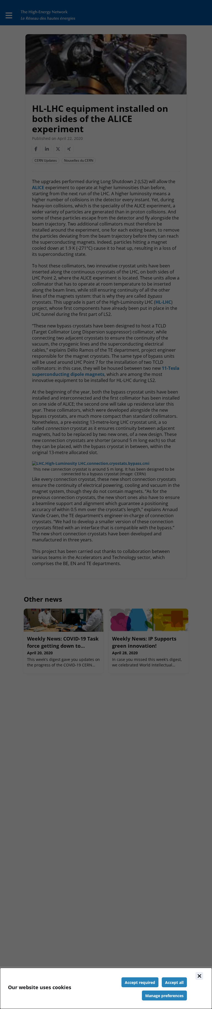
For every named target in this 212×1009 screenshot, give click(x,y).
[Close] (199, 976)
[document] (106, 988)
